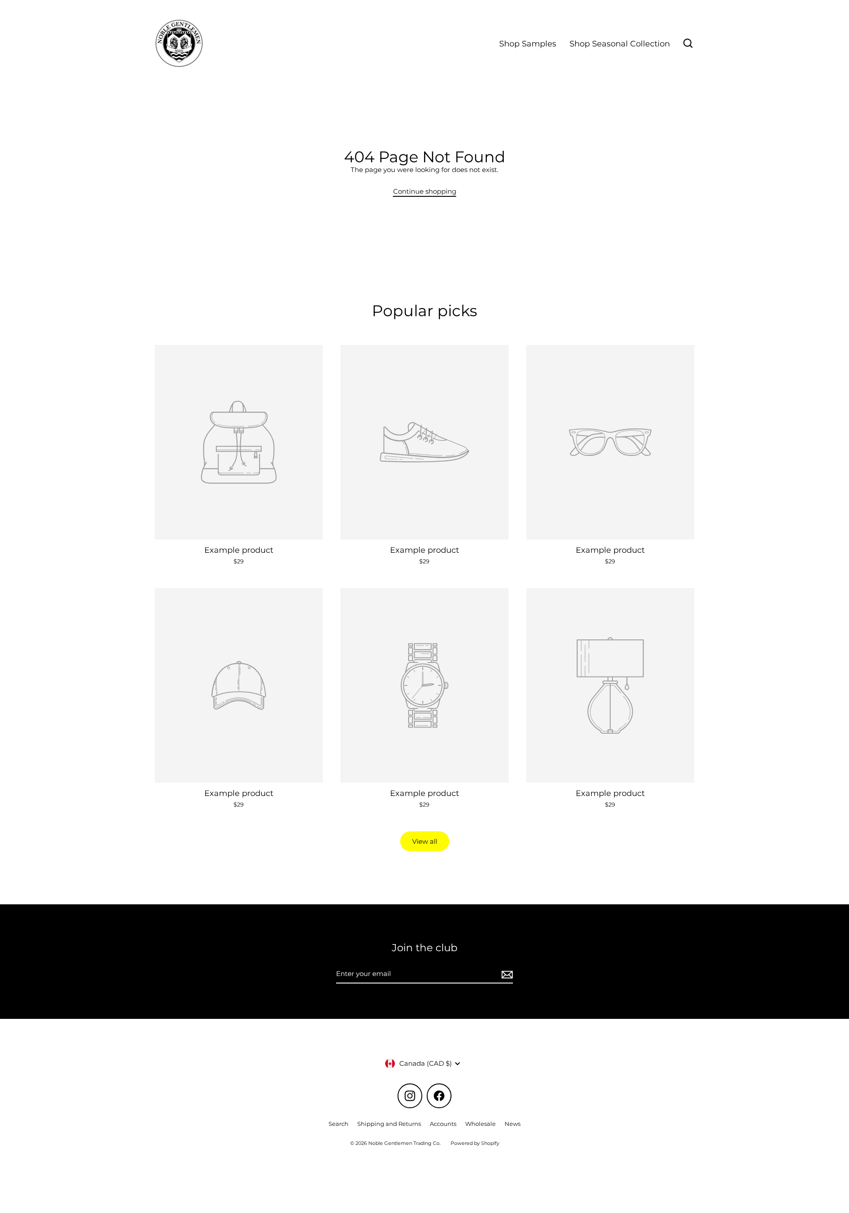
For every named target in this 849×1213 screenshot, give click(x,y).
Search (338, 1123)
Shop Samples (527, 43)
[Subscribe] (506, 974)
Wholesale (480, 1123)
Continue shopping (424, 191)
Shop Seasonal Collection (620, 43)
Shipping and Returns (389, 1123)
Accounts (443, 1123)
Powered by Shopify (475, 1143)
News (512, 1123)
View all (424, 841)
